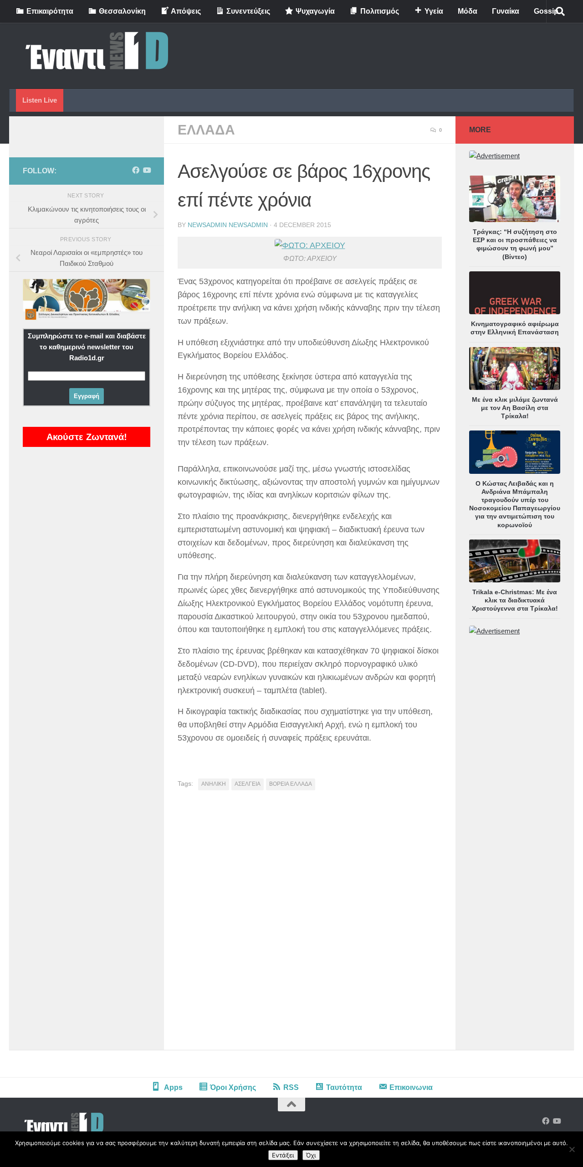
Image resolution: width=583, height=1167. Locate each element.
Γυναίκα (505, 11)
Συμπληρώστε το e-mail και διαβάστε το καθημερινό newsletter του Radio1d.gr (87, 347)
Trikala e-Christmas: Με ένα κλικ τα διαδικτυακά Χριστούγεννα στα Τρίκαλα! (515, 600)
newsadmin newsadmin (228, 224)
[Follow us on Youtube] (146, 170)
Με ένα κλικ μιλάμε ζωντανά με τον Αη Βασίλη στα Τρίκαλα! (515, 408)
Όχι (311, 1155)
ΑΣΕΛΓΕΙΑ (248, 784)
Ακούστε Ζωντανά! (86, 437)
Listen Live (39, 100)
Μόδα (467, 11)
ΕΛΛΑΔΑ (206, 129)
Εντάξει (283, 1155)
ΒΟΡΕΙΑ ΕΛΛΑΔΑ (290, 784)
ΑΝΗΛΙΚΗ (213, 784)
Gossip (546, 11)
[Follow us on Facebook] (135, 170)
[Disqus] (310, 923)
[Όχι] (571, 1149)
